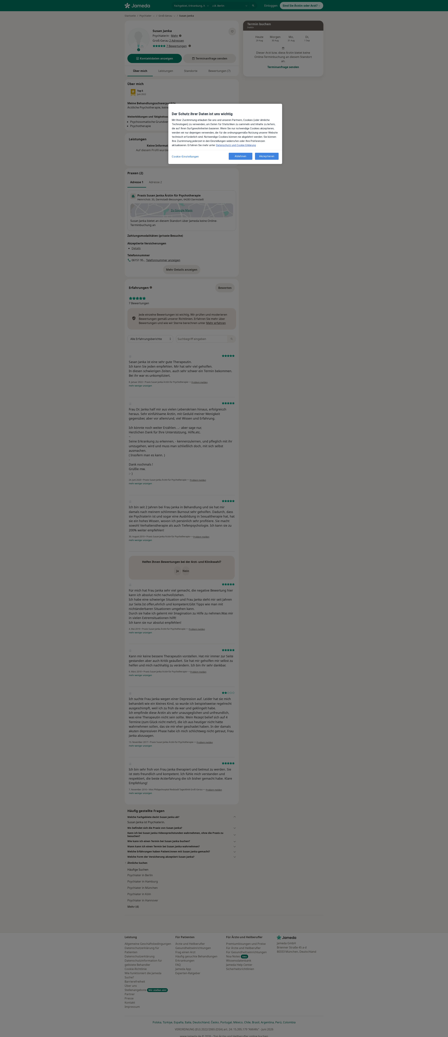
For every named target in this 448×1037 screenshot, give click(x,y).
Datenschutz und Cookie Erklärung (236, 145)
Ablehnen (240, 156)
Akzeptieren (266, 156)
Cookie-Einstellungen (185, 156)
